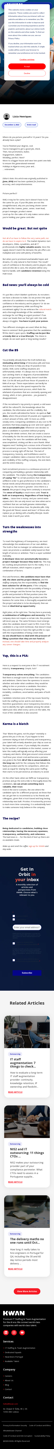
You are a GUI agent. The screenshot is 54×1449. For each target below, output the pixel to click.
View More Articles (27, 1291)
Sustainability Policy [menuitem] (42, 1436)
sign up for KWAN (37, 846)
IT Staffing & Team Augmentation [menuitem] (20, 1348)
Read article (15, 1092)
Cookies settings (27, 59)
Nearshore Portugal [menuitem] (14, 1356)
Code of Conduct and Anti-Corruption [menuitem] (17, 1436)
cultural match (45, 309)
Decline (27, 73)
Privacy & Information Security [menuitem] (15, 1425)
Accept (27, 66)
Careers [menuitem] (8, 1376)
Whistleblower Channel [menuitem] (12, 1430)
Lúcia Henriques (22, 116)
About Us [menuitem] (9, 1380)
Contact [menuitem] (8, 1389)
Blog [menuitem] (7, 1384)
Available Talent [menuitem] (12, 1361)
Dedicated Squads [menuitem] (13, 1352)
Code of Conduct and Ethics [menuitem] (40, 1425)
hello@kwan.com (10, 1403)
